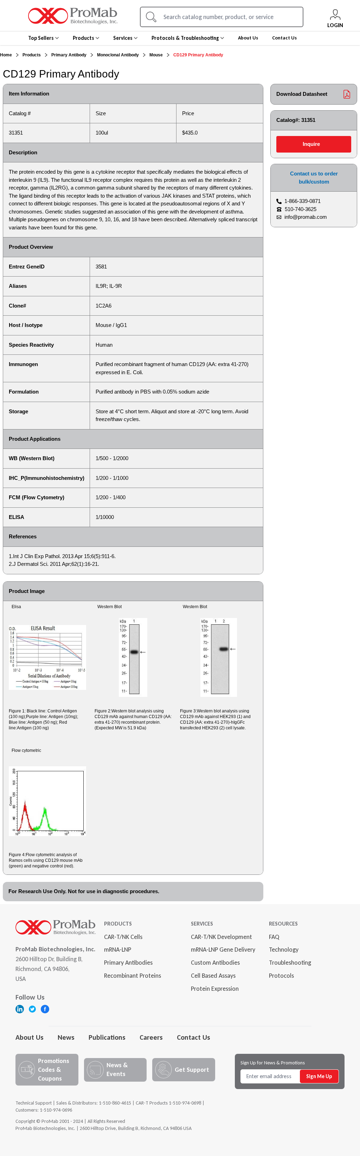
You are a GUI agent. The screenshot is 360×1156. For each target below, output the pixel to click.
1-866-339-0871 (302, 201)
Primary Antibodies (128, 962)
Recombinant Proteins (132, 975)
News (66, 1037)
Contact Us (193, 1037)
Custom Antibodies (215, 962)
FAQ (274, 937)
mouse (156, 54)
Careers (151, 1037)
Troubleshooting (290, 962)
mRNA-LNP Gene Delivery (223, 949)
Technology (283, 949)
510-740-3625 (300, 209)
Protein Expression (215, 989)
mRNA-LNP (117, 949)
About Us (29, 1037)
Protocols (281, 975)
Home (6, 54)
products (31, 54)
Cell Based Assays (213, 975)
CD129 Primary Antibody (198, 54)
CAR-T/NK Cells (123, 937)
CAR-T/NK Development (221, 937)
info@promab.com (305, 217)
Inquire (311, 144)
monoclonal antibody (118, 54)
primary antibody (68, 54)
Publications (107, 1037)
